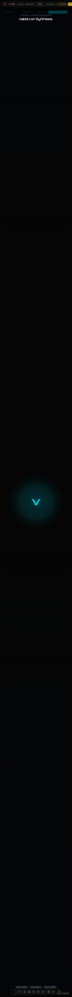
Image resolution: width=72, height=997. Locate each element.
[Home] (25, 992)
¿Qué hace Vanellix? (21, 987)
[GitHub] (43, 992)
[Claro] (53, 992)
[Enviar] (59, 991)
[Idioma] (49, 992)
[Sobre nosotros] (34, 992)
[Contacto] (38, 992)
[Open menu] (4, 4)
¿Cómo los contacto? (50, 987)
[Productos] (29, 992)
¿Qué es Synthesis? (35, 987)
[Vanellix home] (11, 4)
